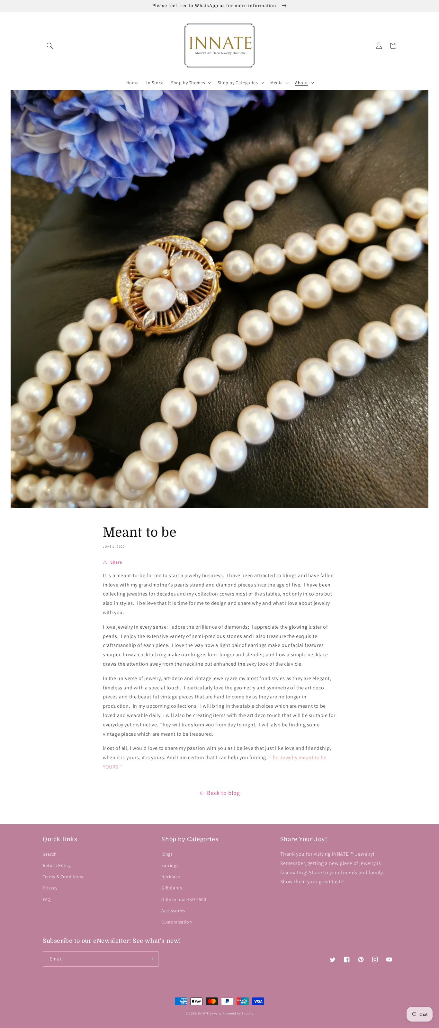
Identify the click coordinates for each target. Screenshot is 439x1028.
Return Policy (57, 865)
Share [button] (116, 562)
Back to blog (223, 792)
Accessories (173, 911)
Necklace (170, 876)
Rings (167, 854)
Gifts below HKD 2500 (183, 899)
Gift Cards (171, 888)
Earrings (169, 865)
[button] (50, 46)
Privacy (50, 888)
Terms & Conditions (63, 876)
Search (50, 854)
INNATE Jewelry (210, 1013)
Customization (176, 922)
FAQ (47, 899)
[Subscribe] (151, 959)
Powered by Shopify (238, 1013)
